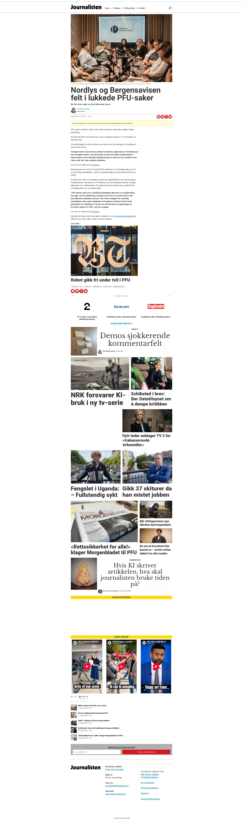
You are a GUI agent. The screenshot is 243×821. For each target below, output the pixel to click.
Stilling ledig (129, 8)
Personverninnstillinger (150, 799)
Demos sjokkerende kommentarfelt (93, 713)
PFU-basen (94, 165)
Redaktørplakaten (150, 777)
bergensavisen (119, 286)
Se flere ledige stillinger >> (121, 323)
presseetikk (97, 286)
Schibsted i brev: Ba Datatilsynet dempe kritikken (98, 728)
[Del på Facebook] (158, 117)
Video (107, 8)
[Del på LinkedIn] (162, 117)
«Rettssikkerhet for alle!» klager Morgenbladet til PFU (100, 735)
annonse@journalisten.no (115, 794)
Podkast (116, 8)
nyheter (75, 286)
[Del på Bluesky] (170, 117)
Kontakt (141, 8)
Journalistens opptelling (124, 216)
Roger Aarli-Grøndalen (114, 769)
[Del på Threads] (166, 117)
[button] (73, 295)
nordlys (88, 286)
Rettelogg (145, 793)
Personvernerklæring (149, 788)
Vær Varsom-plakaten (150, 774)
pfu (81, 286)
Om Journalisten (147, 782)
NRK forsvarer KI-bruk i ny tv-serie (92, 705)
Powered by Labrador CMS (121, 818)
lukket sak (107, 286)
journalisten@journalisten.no (117, 786)
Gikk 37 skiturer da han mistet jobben (93, 720)
